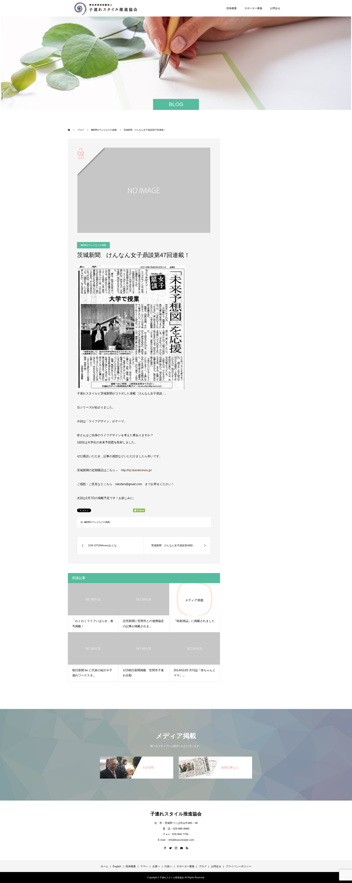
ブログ (203, 866)
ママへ (144, 866)
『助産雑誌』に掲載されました (194, 620)
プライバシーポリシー (238, 866)
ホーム (104, 866)
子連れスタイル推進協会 (176, 813)
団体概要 (231, 8)
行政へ (168, 866)
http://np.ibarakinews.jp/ (136, 470)
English (117, 866)
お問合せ (275, 8)
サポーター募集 (253, 8)
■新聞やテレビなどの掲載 (93, 245)
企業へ (156, 866)
